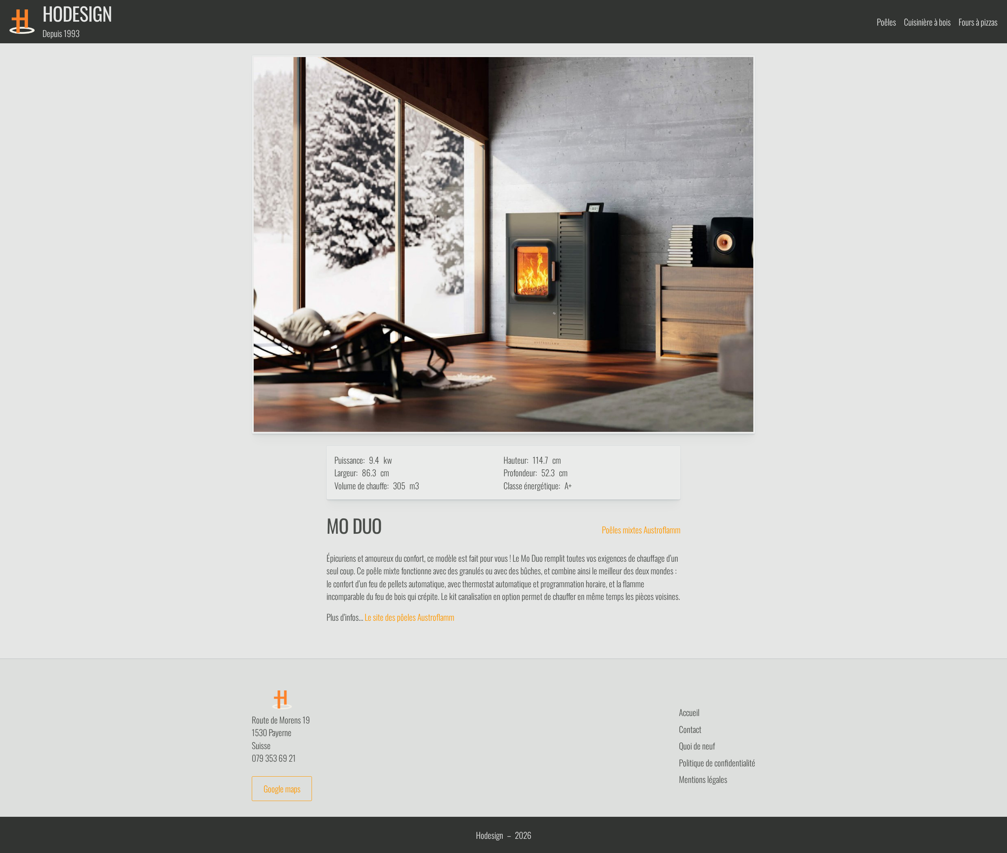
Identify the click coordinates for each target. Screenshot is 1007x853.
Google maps (282, 788)
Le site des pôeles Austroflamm (409, 617)
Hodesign (489, 835)
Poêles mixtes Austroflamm (641, 529)
